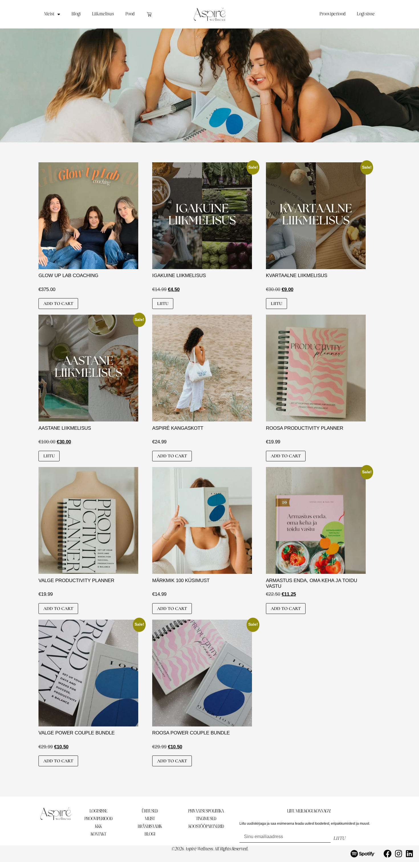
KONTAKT (98, 834)
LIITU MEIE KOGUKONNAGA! (308, 811)
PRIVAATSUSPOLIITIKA (206, 811)
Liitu (162, 303)
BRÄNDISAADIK (150, 826)
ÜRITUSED (150, 811)
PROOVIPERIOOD (98, 819)
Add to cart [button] (58, 303)
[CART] (149, 14)
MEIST (150, 819)
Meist (49, 14)
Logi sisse (366, 14)
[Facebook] (387, 853)
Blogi (76, 14)
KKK (98, 826)
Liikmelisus (103, 14)
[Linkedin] (409, 853)
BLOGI (150, 834)
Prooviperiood (332, 14)
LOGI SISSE (98, 811)
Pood (130, 14)
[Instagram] (398, 853)
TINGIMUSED (206, 819)
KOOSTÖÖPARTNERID (206, 826)
